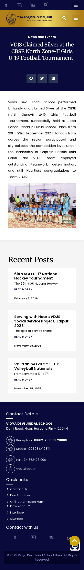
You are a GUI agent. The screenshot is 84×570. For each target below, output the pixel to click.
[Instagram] (69, 539)
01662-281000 (45, 440)
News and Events (42, 37)
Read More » (23, 289)
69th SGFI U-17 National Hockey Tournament (36, 276)
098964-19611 (39, 449)
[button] (75, 4)
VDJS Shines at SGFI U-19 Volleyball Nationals (37, 366)
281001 (62, 440)
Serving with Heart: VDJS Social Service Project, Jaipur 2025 (41, 321)
